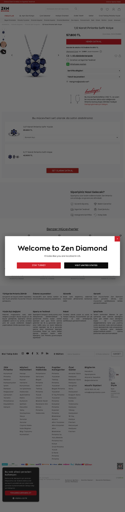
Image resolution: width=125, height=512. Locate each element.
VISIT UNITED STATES (86, 265)
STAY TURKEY (39, 265)
